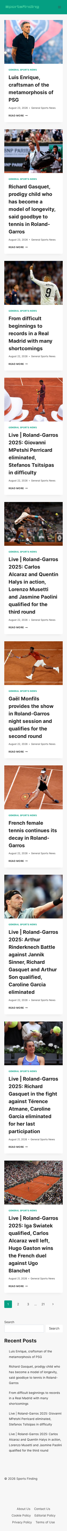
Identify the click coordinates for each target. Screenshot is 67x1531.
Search (9, 1322)
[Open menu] (59, 7)
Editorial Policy (44, 1515)
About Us (23, 1509)
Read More (18, 115)
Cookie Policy (21, 1515)
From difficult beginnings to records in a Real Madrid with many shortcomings (30, 333)
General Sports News (23, 69)
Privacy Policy (22, 1522)
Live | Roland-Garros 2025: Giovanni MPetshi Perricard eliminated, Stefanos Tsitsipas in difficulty (35, 1419)
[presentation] (33, 42)
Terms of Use (45, 1522)
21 (43, 1304)
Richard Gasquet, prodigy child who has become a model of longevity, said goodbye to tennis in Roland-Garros (32, 209)
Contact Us (42, 1509)
